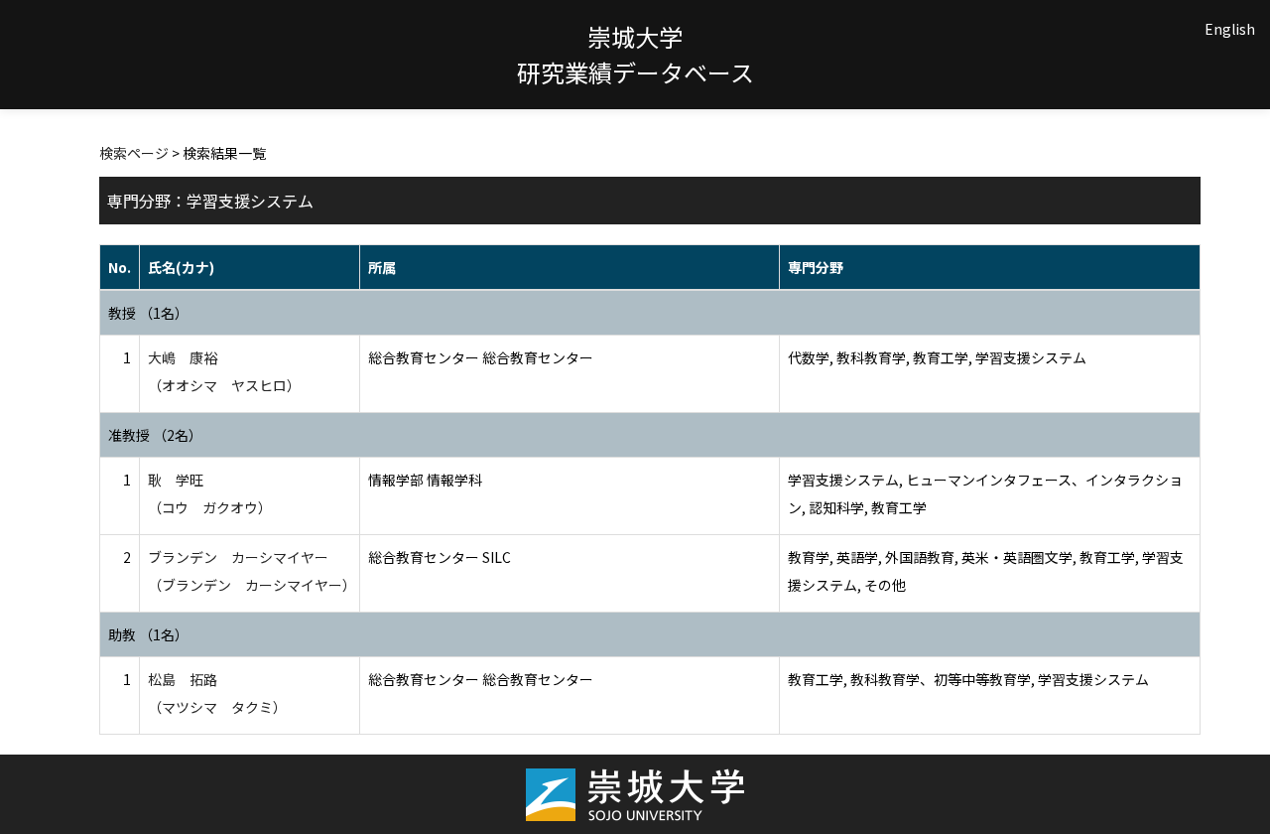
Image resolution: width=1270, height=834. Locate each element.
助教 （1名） (148, 634)
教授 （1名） (148, 313)
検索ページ (134, 153)
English (1230, 29)
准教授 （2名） (155, 435)
